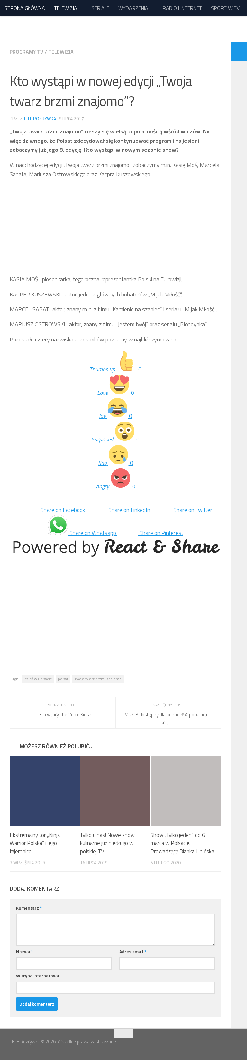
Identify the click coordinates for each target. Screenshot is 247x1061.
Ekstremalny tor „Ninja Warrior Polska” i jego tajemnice (35, 843)
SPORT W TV (225, 8)
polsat (63, 679)
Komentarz (29, 907)
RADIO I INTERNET (182, 8)
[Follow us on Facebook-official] (221, 1045)
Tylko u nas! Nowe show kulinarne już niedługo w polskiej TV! (107, 843)
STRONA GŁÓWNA (25, 8)
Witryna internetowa (37, 975)
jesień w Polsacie (38, 679)
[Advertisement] (115, 230)
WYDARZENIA (133, 8)
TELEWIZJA (65, 8)
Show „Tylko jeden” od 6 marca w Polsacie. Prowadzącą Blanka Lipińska (182, 843)
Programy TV (26, 52)
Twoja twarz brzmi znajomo (98, 679)
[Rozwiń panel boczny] (239, 51)
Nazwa (24, 951)
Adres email (132, 951)
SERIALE (100, 8)
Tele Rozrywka (39, 118)
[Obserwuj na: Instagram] (232, 1045)
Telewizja (61, 52)
